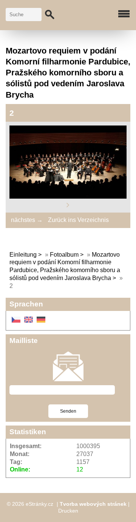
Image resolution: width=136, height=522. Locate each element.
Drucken (68, 511)
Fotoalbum (64, 254)
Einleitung (23, 254)
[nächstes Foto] (68, 204)
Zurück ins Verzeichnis (78, 220)
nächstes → (27, 220)
